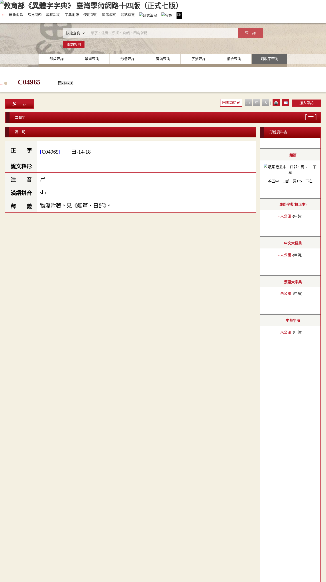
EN (179, 15)
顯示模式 (109, 15)
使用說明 (90, 15)
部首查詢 (56, 59)
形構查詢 (127, 59)
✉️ (285, 103)
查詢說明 (74, 45)
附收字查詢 (269, 59)
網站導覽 (128, 15)
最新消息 (16, 15)
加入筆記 (306, 103)
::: (3, 15)
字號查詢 (198, 59)
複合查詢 (234, 59)
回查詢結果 (231, 103)
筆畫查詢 (92, 59)
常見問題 (34, 15)
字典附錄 (72, 15)
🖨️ (276, 103)
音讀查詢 (163, 59)
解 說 (19, 104)
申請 (297, 216)
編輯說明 (53, 15)
